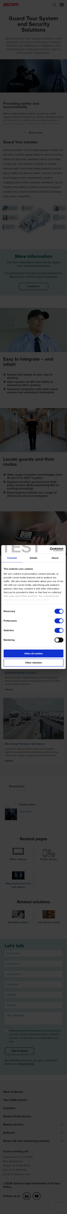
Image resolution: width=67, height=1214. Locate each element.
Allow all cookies (33, 653)
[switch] (59, 620)
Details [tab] (33, 558)
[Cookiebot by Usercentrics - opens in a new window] (49, 549)
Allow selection (33, 662)
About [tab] (55, 558)
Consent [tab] (12, 558)
